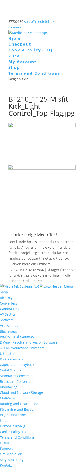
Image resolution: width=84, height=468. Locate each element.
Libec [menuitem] (4, 420)
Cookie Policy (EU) (30, 50)
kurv (14, 55)
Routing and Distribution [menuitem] (19, 404)
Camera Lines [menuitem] (10, 308)
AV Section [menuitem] (8, 314)
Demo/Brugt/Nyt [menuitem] (12, 426)
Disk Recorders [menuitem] (11, 359)
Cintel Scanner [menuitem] (11, 370)
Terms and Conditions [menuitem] (17, 437)
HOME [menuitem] (5, 443)
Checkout (19, 44)
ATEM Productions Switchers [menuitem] (22, 348)
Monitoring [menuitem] (8, 387)
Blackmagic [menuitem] (9, 331)
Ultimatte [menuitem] (7, 353)
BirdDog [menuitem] (6, 297)
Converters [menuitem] (8, 303)
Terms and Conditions (34, 73)
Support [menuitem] (6, 448)
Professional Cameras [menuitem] (17, 336)
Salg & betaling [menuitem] (12, 459)
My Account (22, 61)
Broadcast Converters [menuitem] (17, 381)
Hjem (14, 38)
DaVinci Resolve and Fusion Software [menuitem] (28, 342)
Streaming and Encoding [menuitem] (19, 409)
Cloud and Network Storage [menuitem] (21, 392)
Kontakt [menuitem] (6, 465)
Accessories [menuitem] (9, 325)
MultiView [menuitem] (7, 398)
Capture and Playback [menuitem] (17, 364)
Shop (14, 67)
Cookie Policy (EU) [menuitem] (13, 431)
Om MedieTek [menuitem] (11, 454)
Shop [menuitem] (4, 292)
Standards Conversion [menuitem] (17, 376)
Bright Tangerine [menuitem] (13, 415)
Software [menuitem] (7, 320)
